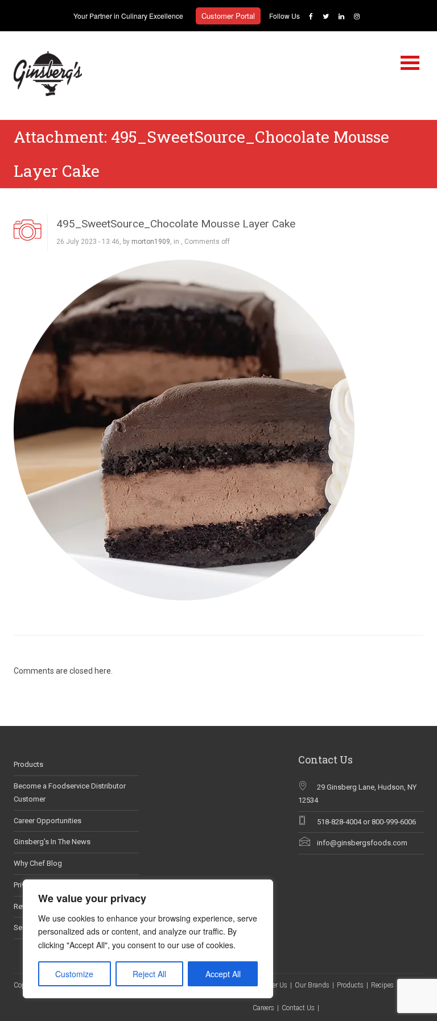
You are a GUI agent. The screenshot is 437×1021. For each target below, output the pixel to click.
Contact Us (298, 1008)
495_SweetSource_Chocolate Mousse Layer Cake (175, 223)
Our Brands (312, 985)
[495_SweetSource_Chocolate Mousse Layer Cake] (184, 429)
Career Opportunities (47, 820)
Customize (74, 974)
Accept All (223, 974)
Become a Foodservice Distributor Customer (70, 792)
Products (28, 764)
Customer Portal (228, 15)
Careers (263, 1008)
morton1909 (150, 242)
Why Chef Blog (38, 863)
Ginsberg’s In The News (52, 841)
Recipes (382, 985)
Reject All (149, 974)
